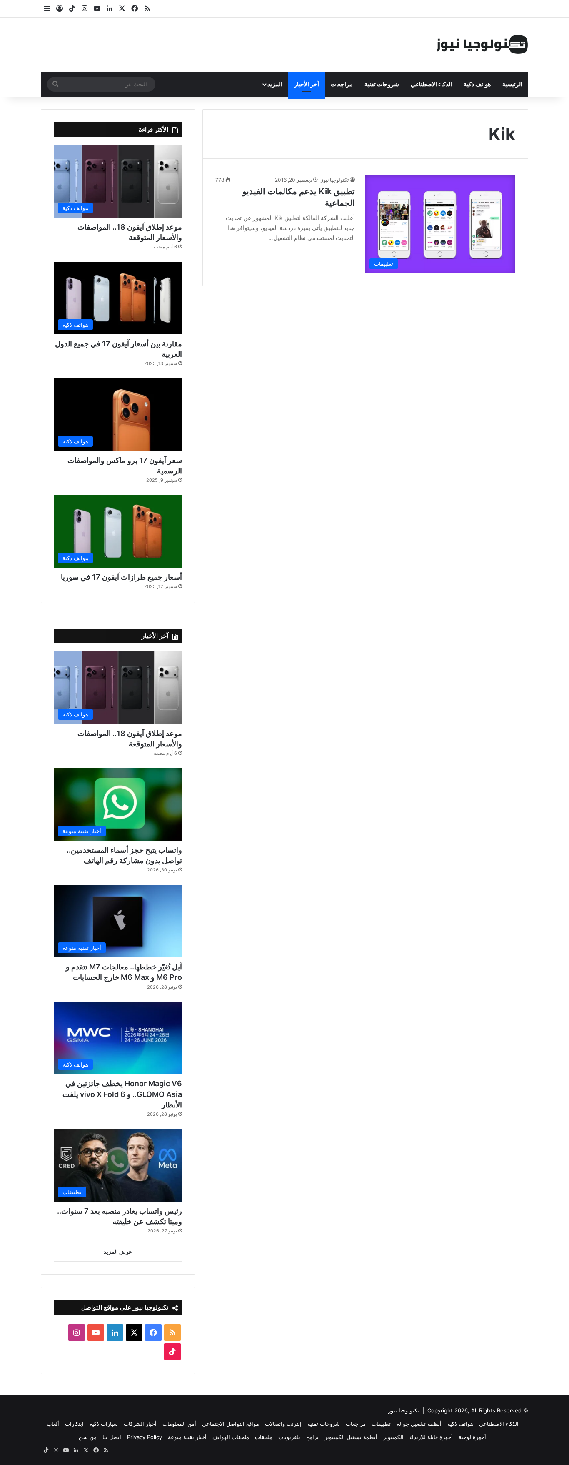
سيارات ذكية (104, 1423)
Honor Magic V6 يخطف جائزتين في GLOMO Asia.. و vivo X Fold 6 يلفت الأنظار (122, 1094)
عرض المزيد (118, 1251)
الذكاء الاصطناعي (431, 84)
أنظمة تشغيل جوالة (419, 1423)
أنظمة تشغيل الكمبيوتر (350, 1437)
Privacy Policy (144, 1437)
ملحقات (263, 1437)
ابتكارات (74, 1423)
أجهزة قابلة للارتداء (431, 1437)
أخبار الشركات (140, 1423)
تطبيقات (381, 1423)
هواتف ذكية (477, 84)
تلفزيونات (289, 1437)
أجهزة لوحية (472, 1437)
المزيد (274, 84)
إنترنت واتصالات (283, 1423)
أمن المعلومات (179, 1423)
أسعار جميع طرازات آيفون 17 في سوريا (121, 577)
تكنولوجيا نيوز (335, 180)
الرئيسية (512, 84)
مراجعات (342, 84)
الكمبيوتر (393, 1437)
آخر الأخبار (306, 84)
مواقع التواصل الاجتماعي (230, 1423)
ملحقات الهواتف (230, 1437)
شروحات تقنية (381, 84)
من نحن (88, 1437)
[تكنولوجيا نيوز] (482, 44)
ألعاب (53, 1423)
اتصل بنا (111, 1437)
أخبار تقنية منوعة (187, 1437)
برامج (312, 1437)
